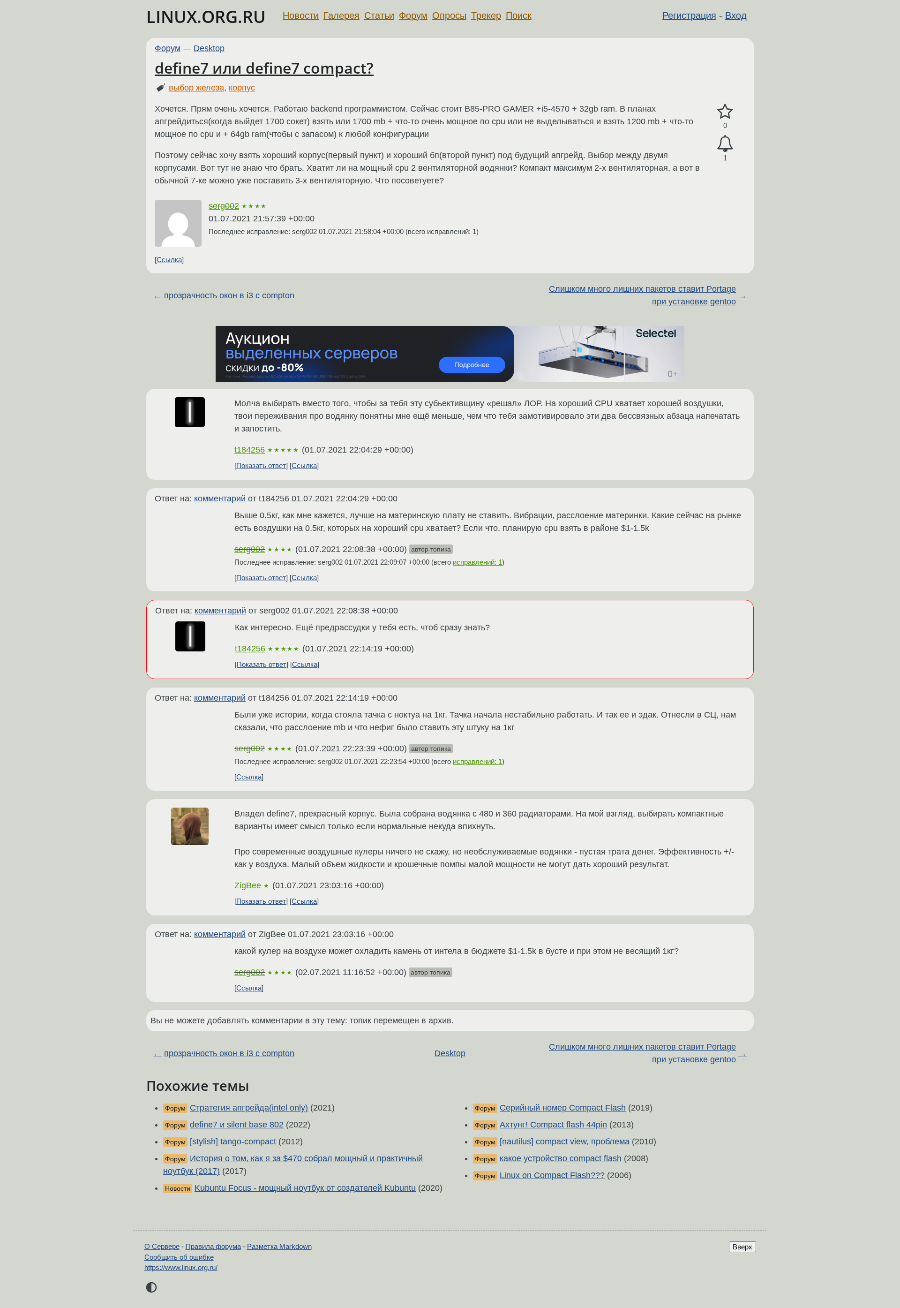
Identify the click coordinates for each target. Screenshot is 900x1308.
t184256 (249, 449)
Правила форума (213, 1246)
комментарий (220, 498)
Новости (301, 15)
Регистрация (689, 15)
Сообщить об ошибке (179, 1257)
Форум (413, 15)
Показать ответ (261, 465)
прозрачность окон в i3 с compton (229, 295)
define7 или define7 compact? (264, 68)
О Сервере (162, 1246)
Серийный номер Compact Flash (563, 1107)
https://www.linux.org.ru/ (181, 1267)
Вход (736, 15)
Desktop (209, 48)
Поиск (519, 15)
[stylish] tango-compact (233, 1141)
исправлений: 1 (477, 562)
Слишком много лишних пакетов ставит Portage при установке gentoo (642, 295)
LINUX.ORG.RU (206, 16)
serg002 (224, 206)
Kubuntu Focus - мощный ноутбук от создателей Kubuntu (305, 1188)
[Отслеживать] (725, 143)
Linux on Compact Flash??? (552, 1175)
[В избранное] (725, 111)
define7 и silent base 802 (237, 1124)
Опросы (449, 15)
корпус (242, 87)
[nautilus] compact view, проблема (565, 1141)
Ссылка (169, 260)
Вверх (742, 1247)
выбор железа (196, 87)
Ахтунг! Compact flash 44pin (553, 1124)
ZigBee (247, 885)
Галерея (341, 15)
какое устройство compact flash (561, 1158)
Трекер (486, 15)
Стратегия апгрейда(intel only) (249, 1107)
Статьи (379, 15)
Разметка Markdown (279, 1246)
